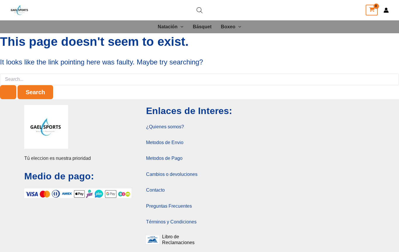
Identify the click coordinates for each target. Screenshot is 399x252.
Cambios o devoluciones (171, 174)
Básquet (202, 26)
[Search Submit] (8, 92)
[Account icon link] (386, 10)
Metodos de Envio (164, 142)
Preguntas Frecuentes (169, 206)
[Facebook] (344, 10)
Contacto (155, 190)
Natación (168, 26)
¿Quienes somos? (165, 126)
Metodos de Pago (164, 158)
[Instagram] (332, 10)
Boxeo (228, 26)
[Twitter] (357, 10)
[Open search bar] (199, 10)
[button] (180, 27)
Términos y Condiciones (171, 221)
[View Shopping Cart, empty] (372, 10)
